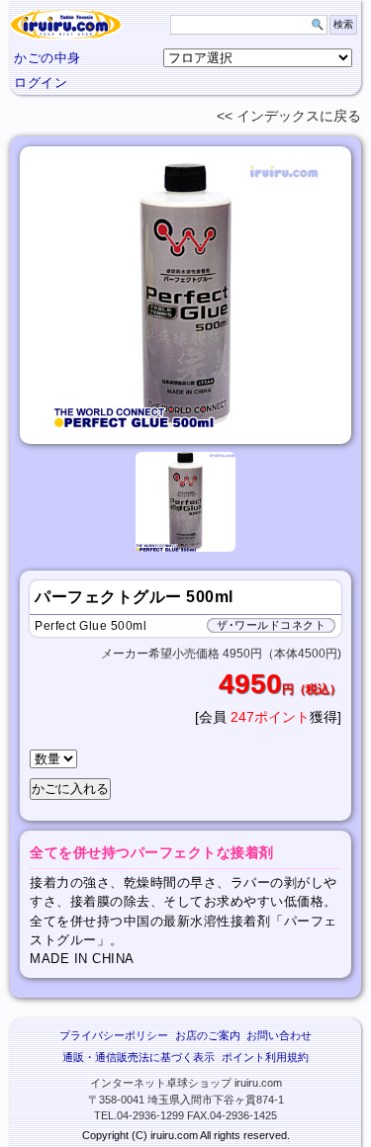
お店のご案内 (207, 1035)
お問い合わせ (279, 1035)
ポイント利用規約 (265, 1057)
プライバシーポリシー (113, 1035)
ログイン (40, 82)
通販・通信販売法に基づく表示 (138, 1057)
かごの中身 (47, 57)
